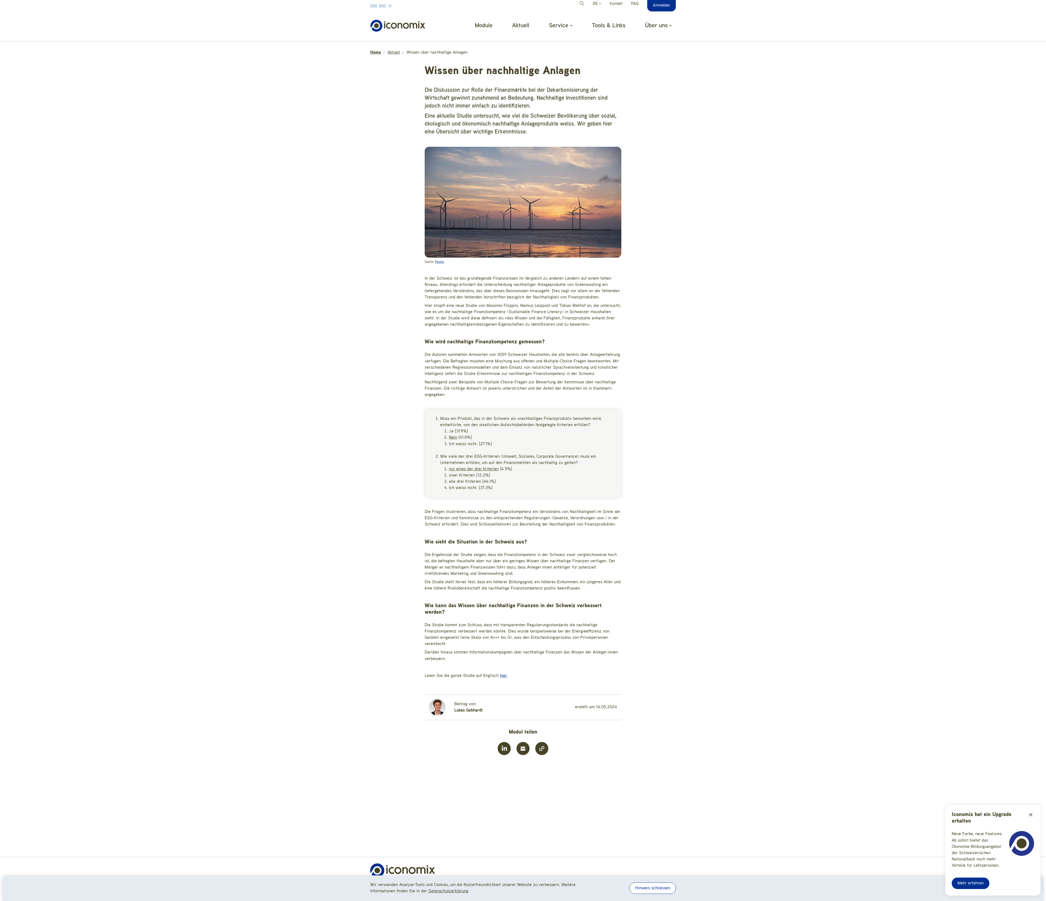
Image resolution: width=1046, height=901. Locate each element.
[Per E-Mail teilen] (523, 748)
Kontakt (616, 4)
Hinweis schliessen (652, 888)
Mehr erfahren (970, 883)
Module (483, 26)
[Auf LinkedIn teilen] (504, 748)
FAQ (634, 4)
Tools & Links (608, 26)
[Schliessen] (1030, 814)
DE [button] (596, 4)
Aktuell (520, 26)
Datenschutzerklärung (448, 891)
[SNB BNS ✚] (397, 5)
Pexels (439, 262)
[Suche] (583, 4)
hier (503, 676)
